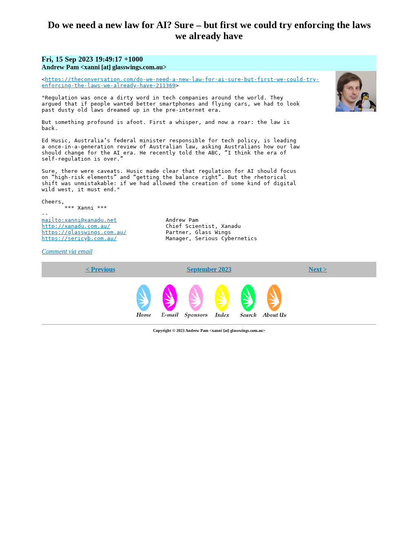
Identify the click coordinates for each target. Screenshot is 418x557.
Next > (318, 269)
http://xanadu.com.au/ (76, 226)
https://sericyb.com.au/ (79, 238)
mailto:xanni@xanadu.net (79, 220)
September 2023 (209, 269)
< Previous (100, 269)
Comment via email (67, 251)
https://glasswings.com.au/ (84, 232)
